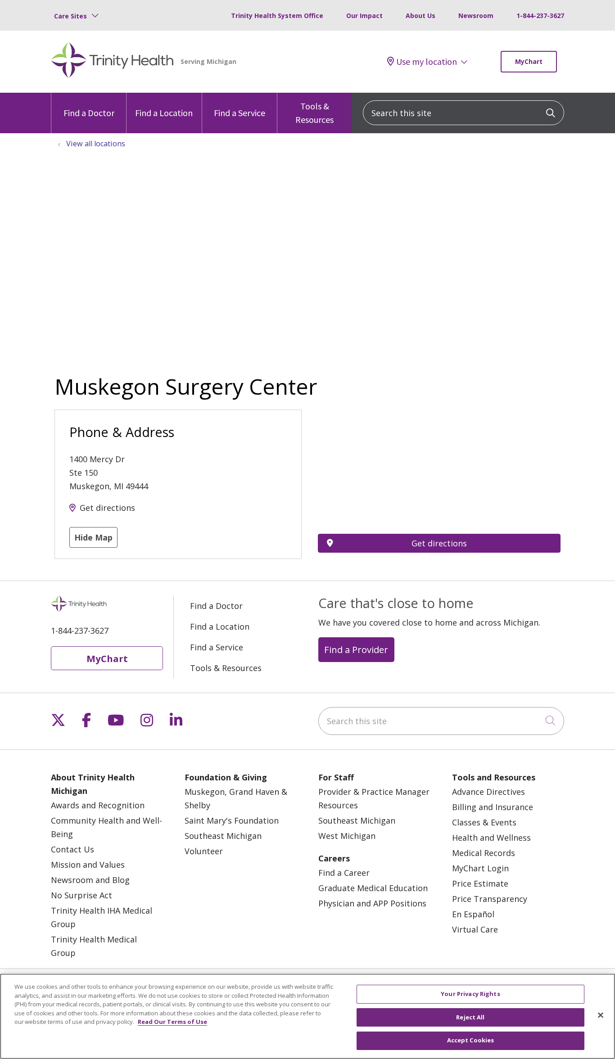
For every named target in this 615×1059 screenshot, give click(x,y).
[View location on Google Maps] (439, 459)
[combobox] (463, 112)
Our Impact (364, 15)
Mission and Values (88, 864)
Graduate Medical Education (373, 888)
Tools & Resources (314, 112)
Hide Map (93, 537)
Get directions (107, 507)
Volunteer (204, 851)
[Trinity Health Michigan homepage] (112, 61)
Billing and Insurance (492, 807)
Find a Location (164, 112)
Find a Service (239, 112)
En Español (473, 914)
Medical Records (483, 852)
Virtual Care (475, 929)
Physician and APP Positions (372, 903)
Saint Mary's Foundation (232, 820)
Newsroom (475, 15)
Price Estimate (480, 883)
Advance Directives (488, 791)
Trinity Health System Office (277, 15)
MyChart (529, 61)
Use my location (426, 61)
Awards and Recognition (98, 805)
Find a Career (344, 872)
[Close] (600, 1015)
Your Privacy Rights (470, 994)
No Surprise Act (81, 895)
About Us (420, 15)
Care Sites (70, 16)
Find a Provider (356, 649)
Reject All (470, 1017)
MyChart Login (480, 868)
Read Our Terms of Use (172, 1022)
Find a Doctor (88, 112)
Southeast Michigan (223, 835)
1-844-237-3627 (540, 15)
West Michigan (346, 835)
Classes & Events (484, 822)
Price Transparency (489, 898)
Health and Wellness (491, 837)
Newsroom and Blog (90, 879)
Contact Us (72, 849)
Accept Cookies (470, 1040)
